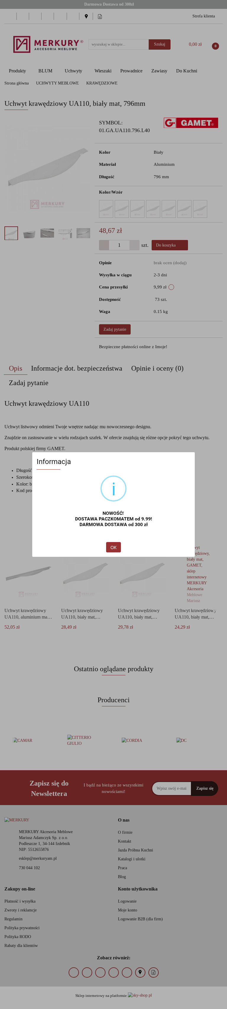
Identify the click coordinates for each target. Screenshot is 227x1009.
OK (113, 547)
